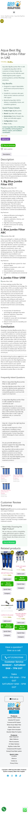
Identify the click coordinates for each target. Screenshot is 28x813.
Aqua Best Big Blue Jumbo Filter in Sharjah (6, 476)
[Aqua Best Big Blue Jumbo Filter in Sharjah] (6, 471)
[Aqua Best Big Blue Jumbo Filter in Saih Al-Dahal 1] (18, 471)
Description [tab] (6, 154)
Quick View (7, 589)
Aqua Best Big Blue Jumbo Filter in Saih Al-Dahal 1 (18, 476)
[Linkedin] (16, 776)
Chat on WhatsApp (9, 542)
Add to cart (5, 139)
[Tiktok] (20, 776)
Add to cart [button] (7, 579)
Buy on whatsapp (9, 145)
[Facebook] (8, 776)
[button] (14, 12)
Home (2, 16)
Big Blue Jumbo (9, 16)
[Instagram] (12, 776)
